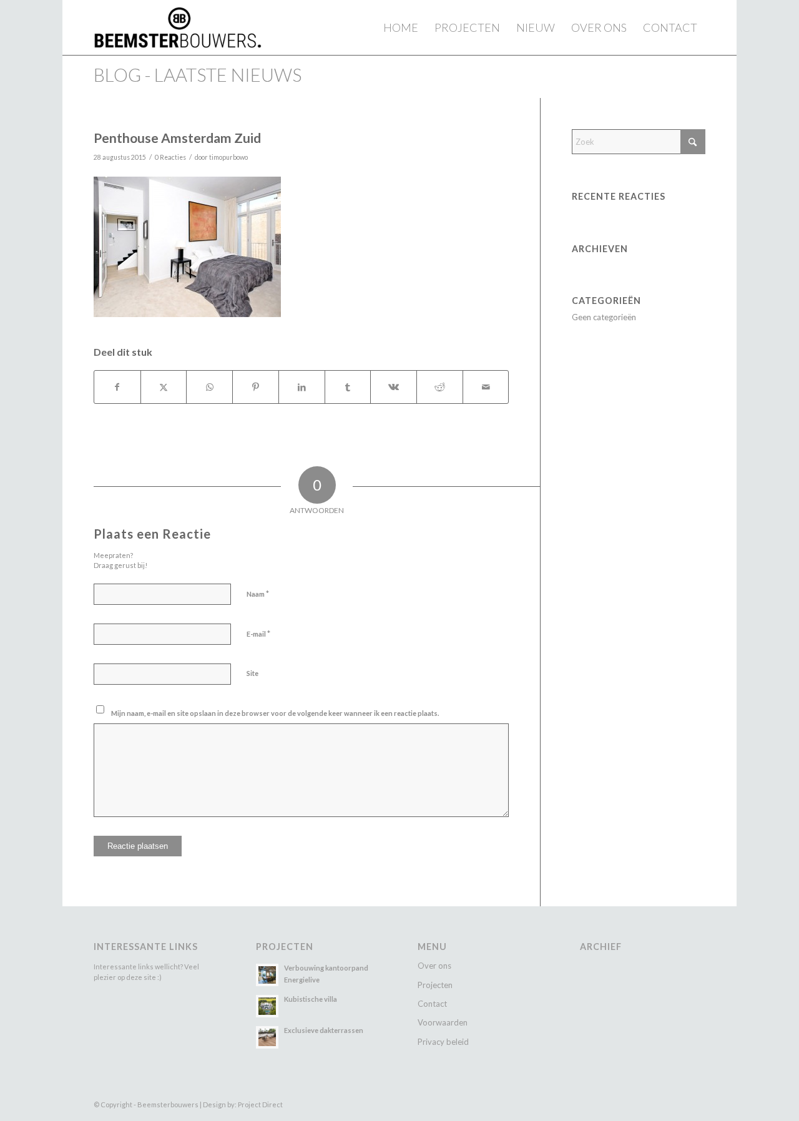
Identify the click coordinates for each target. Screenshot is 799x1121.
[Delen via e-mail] (486, 387)
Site (252, 673)
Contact (432, 1004)
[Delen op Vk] (393, 387)
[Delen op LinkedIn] (302, 387)
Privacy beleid (443, 1042)
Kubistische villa (310, 999)
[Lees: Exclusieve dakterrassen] (267, 1037)
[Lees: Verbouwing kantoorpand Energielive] (267, 975)
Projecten (435, 985)
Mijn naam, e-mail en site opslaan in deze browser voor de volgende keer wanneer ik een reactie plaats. (275, 713)
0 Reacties (170, 157)
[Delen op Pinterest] (255, 387)
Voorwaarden (443, 1022)
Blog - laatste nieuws (197, 75)
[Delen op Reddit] (440, 387)
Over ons (434, 966)
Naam (258, 594)
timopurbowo (228, 157)
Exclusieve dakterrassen (323, 1030)
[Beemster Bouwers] (178, 27)
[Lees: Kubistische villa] (267, 1006)
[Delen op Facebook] (117, 387)
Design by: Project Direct (243, 1104)
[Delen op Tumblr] (348, 387)
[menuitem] (400, 27)
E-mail (258, 634)
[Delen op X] (164, 387)
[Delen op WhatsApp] (209, 387)
